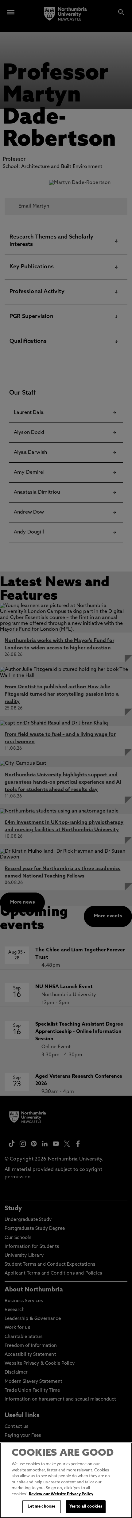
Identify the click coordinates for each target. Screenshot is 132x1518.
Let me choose (41, 1506)
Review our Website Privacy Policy (61, 1494)
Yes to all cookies (85, 1506)
